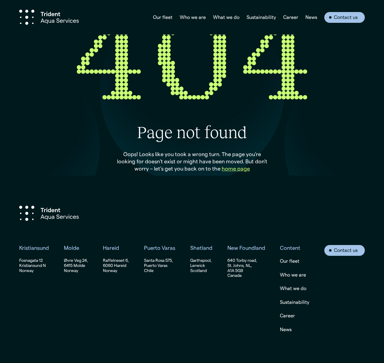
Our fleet (162, 17)
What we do (226, 17)
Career (290, 17)
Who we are (193, 17)
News (311, 17)
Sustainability (261, 17)
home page (236, 168)
